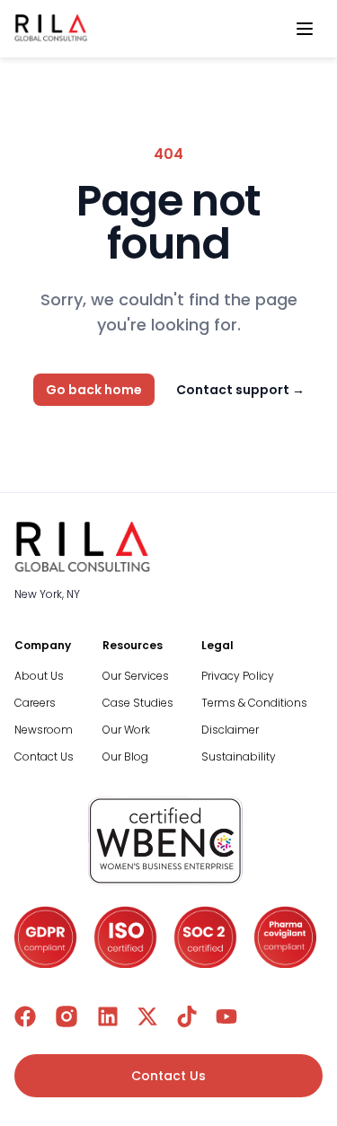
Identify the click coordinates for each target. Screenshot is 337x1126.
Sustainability (238, 756)
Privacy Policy (237, 675)
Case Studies (137, 702)
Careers (35, 702)
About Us (39, 675)
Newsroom (43, 729)
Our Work (126, 729)
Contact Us (44, 756)
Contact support (240, 390)
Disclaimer (230, 729)
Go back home (94, 390)
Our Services (135, 675)
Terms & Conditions (254, 702)
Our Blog (125, 756)
